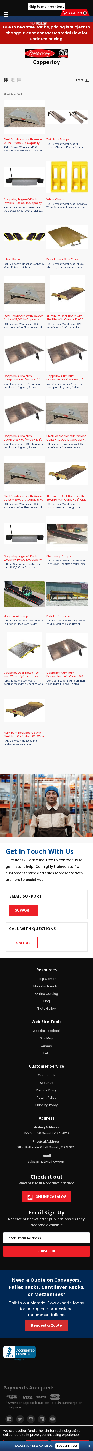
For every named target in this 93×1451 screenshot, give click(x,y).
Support (23, 910)
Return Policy (46, 1097)
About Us (46, 1083)
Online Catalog (46, 993)
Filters (79, 80)
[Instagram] (31, 1419)
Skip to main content (46, 6)
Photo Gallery (47, 1008)
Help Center (47, 979)
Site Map (46, 1038)
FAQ (46, 1053)
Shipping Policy (46, 1105)
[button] (6, 80)
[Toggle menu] (6, 14)
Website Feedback (47, 1031)
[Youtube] (52, 1419)
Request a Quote (46, 1325)
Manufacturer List (46, 986)
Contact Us (46, 1075)
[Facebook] (9, 1419)
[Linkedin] (42, 1419)
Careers (47, 1045)
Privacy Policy (46, 1090)
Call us (23, 942)
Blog (46, 1001)
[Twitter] (20, 1419)
